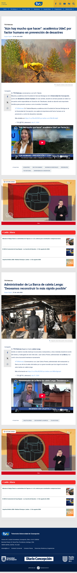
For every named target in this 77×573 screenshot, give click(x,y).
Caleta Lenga (27, 420)
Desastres (26, 167)
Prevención (64, 167)
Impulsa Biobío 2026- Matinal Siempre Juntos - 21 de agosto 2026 (21, 259)
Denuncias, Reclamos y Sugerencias (44, 548)
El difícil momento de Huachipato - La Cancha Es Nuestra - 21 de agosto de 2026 (25, 249)
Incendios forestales (51, 167)
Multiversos (37, 9)
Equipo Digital (8, 36)
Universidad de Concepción (42, 170)
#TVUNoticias (19, 108)
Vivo (38, 223)
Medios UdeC (69, 9)
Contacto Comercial (16, 548)
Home (4, 9)
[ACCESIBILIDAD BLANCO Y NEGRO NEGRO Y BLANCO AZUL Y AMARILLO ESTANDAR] (69, 3)
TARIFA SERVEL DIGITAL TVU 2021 (10, 544)
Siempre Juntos (26, 9)
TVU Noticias (14, 9)
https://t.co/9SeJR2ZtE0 (32, 118)
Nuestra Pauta (47, 9)
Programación (58, 9)
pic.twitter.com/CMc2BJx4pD (49, 118)
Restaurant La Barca (41, 420)
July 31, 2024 (35, 122)
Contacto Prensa (28, 548)
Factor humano (37, 167)
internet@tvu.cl (5, 548)
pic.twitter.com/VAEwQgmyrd (52, 371)
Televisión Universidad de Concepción (25, 534)
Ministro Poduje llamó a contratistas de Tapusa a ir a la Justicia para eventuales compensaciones (31, 238)
